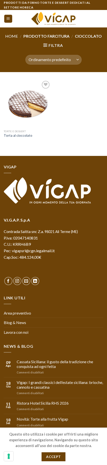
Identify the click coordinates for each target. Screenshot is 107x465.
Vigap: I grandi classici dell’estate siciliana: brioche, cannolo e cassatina (60, 384)
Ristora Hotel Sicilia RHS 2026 (43, 403)
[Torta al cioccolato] (27, 103)
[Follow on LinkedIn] (35, 281)
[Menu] (8, 19)
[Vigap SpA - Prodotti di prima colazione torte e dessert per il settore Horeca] (53, 18)
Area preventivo (17, 313)
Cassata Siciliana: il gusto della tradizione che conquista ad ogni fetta (55, 364)
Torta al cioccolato (18, 135)
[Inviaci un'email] (26, 281)
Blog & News (15, 322)
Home (11, 36)
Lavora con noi (16, 332)
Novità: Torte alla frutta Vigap (42, 419)
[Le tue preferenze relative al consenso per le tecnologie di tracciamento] (8, 456)
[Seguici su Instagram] (17, 281)
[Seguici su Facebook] (8, 281)
